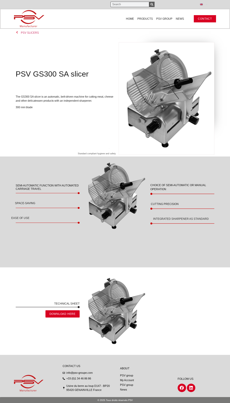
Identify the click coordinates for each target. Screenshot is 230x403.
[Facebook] (182, 388)
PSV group (126, 375)
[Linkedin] (191, 388)
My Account (127, 380)
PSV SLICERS (30, 32)
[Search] (152, 4)
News (123, 389)
